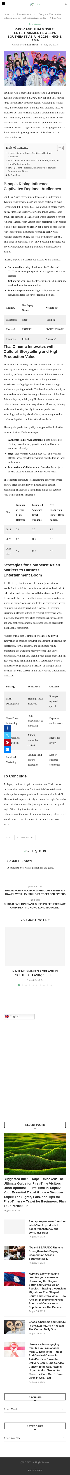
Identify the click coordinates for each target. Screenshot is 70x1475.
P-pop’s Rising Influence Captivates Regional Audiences (30, 155)
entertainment (25, 837)
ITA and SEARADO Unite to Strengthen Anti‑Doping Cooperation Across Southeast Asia (46, 1253)
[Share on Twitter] (7, 735)
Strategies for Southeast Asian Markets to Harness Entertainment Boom (32, 170)
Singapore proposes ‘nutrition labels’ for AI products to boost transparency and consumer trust (47, 1227)
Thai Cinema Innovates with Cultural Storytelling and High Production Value (34, 162)
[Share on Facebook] (7, 728)
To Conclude (14, 175)
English (14, 1016)
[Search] (66, 4)
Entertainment (24, 14)
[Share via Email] (7, 749)
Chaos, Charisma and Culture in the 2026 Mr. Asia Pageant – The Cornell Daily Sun (47, 1325)
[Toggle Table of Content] (59, 148)
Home (6, 14)
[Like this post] (28, 851)
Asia (8, 837)
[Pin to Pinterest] (7, 742)
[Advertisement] (35, 1074)
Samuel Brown (30, 44)
